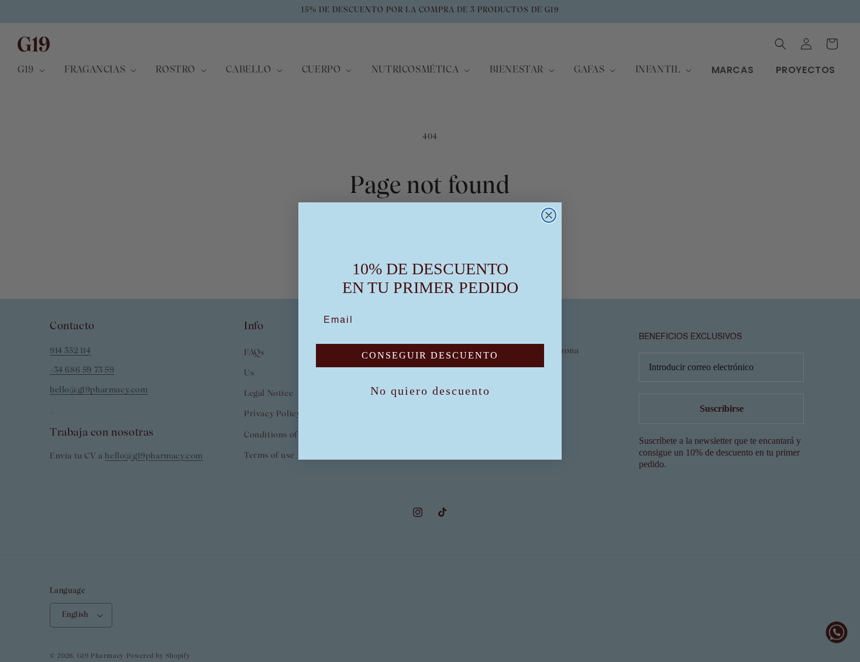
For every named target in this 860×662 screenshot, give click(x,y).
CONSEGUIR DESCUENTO (430, 355)
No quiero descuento (430, 390)
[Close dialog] (549, 215)
